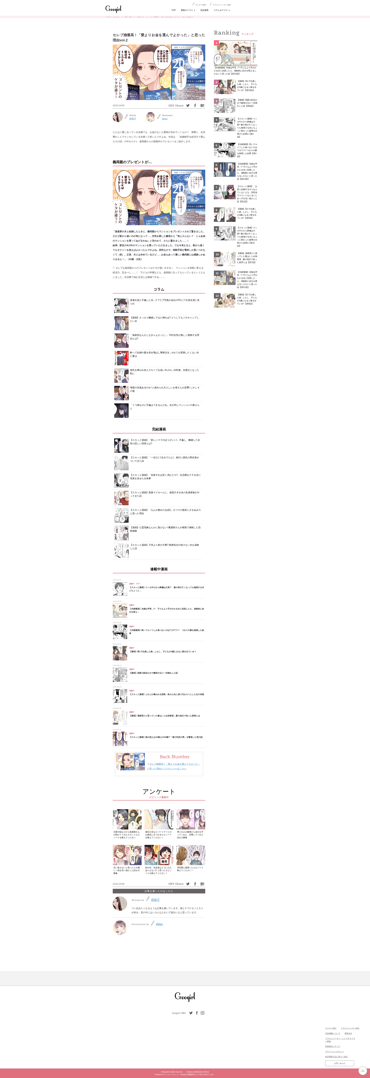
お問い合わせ (339, 1063)
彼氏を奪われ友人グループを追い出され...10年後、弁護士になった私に (164, 372)
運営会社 (348, 1033)
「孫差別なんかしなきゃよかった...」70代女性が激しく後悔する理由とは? (164, 337)
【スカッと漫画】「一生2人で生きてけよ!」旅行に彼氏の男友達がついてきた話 (164, 459)
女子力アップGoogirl (112, 17)
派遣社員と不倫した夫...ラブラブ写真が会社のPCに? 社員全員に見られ (164, 302)
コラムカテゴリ (222, 10)
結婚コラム (140, 17)
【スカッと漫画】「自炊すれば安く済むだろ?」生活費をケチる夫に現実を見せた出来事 (165, 477)
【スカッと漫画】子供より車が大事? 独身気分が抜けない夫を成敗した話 (164, 547)
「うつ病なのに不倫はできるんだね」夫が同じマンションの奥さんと (164, 407)
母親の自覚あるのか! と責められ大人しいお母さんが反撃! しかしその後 (164, 389)
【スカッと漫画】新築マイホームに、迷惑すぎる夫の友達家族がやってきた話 (164, 494)
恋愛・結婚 (128, 17)
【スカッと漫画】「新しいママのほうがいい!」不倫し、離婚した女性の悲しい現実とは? (165, 442)
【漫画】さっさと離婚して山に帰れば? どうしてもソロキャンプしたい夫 (164, 319)
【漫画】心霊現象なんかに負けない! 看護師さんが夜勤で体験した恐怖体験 (165, 529)
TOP (173, 10)
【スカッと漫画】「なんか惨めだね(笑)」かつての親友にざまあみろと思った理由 (165, 512)
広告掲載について (332, 1033)
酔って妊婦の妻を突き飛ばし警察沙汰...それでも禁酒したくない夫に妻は (164, 354)
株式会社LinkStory (202, 1072)
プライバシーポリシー (334, 1052)
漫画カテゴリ (188, 10)
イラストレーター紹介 (221, 5)
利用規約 (329, 1046)
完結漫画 (204, 10)
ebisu (165, 118)
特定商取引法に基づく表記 (336, 1057)
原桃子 (132, 118)
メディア (336, 1046)
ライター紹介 (200, 5)
